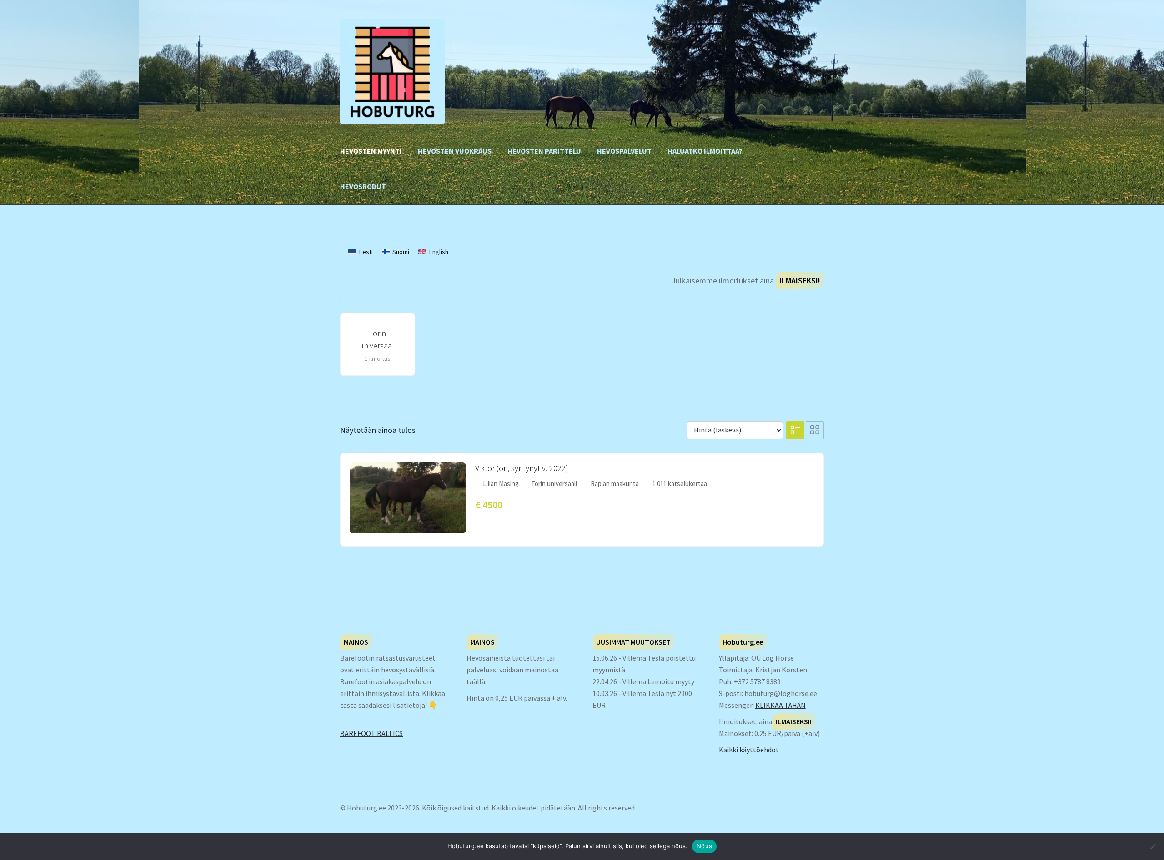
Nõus (704, 846)
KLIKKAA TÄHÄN (780, 705)
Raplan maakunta (615, 483)
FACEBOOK (803, 29)
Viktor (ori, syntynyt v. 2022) (521, 468)
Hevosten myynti (371, 150)
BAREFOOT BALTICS (371, 733)
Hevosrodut (363, 186)
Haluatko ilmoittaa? (705, 150)
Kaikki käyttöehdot (749, 749)
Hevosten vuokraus (455, 150)
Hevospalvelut (624, 150)
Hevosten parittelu (544, 150)
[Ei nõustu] (1152, 846)
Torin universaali (554, 483)
